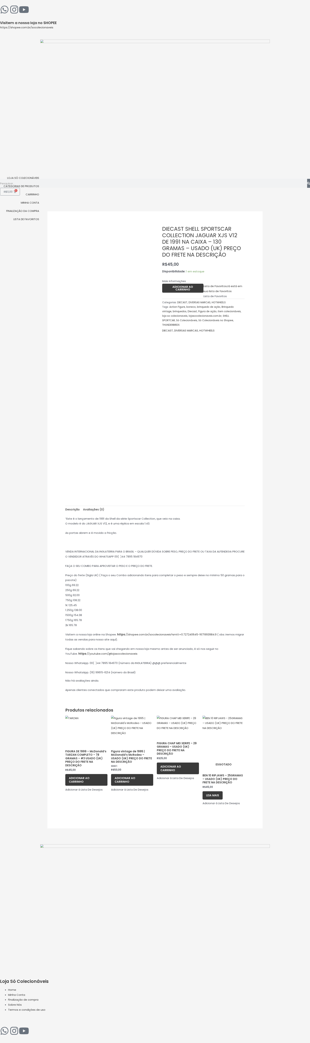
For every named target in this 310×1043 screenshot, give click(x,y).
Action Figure (177, 307)
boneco (191, 307)
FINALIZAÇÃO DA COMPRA (22, 211)
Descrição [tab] (72, 509)
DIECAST (182, 302)
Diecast (192, 311)
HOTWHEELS (219, 302)
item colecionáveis (229, 311)
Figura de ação (207, 311)
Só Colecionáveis (186, 320)
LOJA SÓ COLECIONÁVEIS (23, 178)
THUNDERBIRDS (171, 325)
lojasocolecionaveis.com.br (205, 316)
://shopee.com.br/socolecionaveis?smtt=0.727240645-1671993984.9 (167, 634)
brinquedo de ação (208, 307)
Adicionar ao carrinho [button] (79, 780)
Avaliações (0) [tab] (93, 509)
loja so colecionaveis (174, 316)
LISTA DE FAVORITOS (26, 219)
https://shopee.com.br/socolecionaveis (26, 27)
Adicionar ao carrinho (182, 288)
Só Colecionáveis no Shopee (215, 320)
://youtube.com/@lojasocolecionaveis (107, 654)
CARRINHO (32, 194)
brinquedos (179, 311)
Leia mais (212, 795)
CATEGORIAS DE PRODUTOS (21, 186)
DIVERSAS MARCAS (199, 302)
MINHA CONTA (30, 203)
